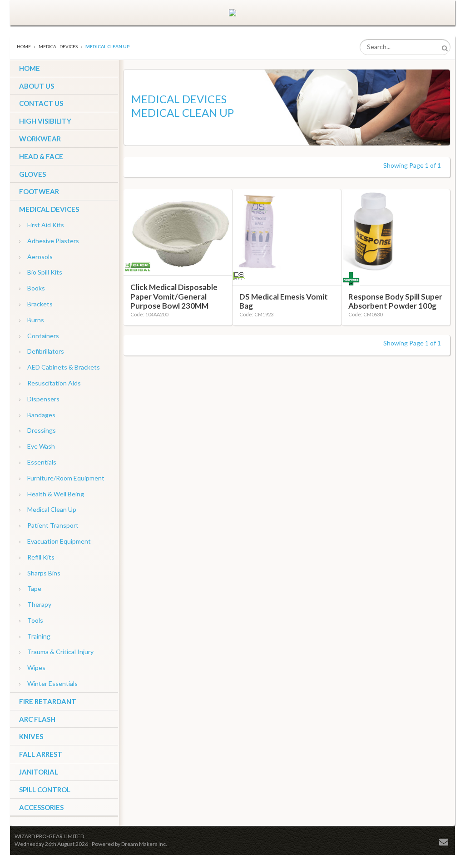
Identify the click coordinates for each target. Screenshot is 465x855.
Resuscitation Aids (50, 383)
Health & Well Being (51, 494)
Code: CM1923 (256, 314)
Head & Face (41, 156)
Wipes (32, 667)
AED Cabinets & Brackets (59, 367)
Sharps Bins (39, 573)
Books (32, 288)
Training (34, 636)
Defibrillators (41, 351)
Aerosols (36, 256)
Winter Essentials (48, 683)
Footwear (39, 191)
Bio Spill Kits (40, 272)
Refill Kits (36, 557)
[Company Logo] (232, 12)
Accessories (41, 807)
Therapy (35, 604)
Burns (31, 320)
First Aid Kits (41, 225)
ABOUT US (36, 86)
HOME (29, 68)
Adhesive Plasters (49, 241)
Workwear (40, 139)
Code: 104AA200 (149, 314)
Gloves (32, 174)
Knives (31, 736)
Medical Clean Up (47, 509)
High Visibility (45, 121)
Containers (39, 336)
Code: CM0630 (365, 314)
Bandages (37, 415)
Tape (30, 588)
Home (24, 46)
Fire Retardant (47, 701)
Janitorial (38, 772)
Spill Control (44, 789)
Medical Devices (49, 209)
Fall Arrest (40, 754)
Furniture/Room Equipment (61, 478)
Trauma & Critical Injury (56, 651)
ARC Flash (37, 719)
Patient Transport (49, 525)
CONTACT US (41, 103)
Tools (31, 620)
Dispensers (39, 399)
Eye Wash (37, 446)
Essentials (37, 462)
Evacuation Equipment (55, 541)
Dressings (37, 430)
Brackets (36, 304)
